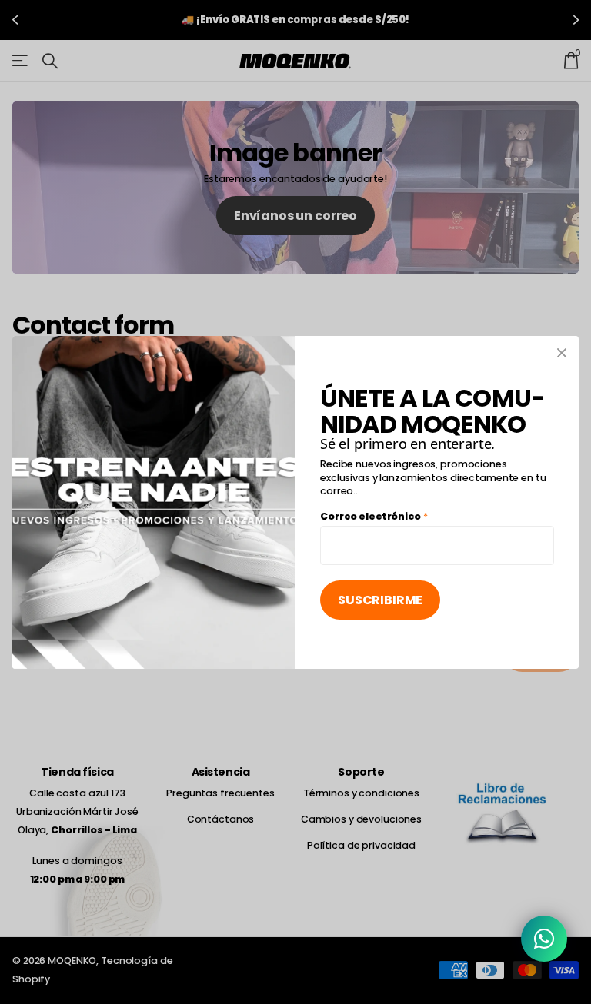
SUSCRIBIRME (380, 600)
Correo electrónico (374, 515)
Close (562, 353)
